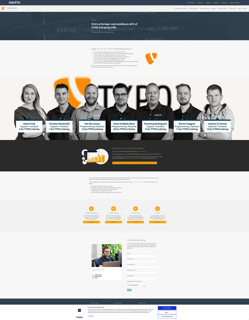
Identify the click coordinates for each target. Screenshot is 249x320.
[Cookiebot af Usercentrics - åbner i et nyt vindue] (79, 317)
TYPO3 (113, 215)
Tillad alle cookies (167, 308)
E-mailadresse (131, 264)
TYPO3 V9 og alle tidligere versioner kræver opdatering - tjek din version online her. (134, 163)
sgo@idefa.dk (98, 276)
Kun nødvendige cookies (167, 316)
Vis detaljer (90, 316)
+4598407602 (98, 275)
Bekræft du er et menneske (134, 281)
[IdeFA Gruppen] (15, 2)
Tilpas (166, 312)
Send (129, 290)
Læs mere (91, 222)
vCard (95, 278)
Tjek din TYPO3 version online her (133, 158)
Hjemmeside (130, 275)
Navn (128, 253)
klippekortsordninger (138, 182)
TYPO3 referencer (142, 151)
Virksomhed (130, 259)
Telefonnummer (131, 270)
